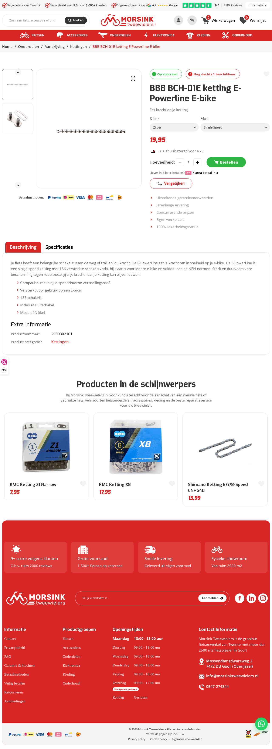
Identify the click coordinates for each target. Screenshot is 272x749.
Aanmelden (210, 598)
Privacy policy (136, 739)
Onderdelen (120, 35)
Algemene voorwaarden (187, 739)
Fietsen (37, 35)
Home (7, 46)
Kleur (154, 118)
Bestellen (229, 162)
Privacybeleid (14, 648)
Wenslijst (256, 20)
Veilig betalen (14, 683)
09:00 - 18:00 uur (136, 647)
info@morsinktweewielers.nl (232, 675)
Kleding (203, 35)
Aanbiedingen (15, 701)
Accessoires (77, 35)
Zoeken (78, 20)
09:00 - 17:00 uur (136, 686)
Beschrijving (23, 247)
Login (178, 20)
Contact (10, 639)
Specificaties (59, 247)
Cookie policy (158, 739)
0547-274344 (217, 686)
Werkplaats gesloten (125, 689)
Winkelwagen (221, 20)
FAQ (7, 657)
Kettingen (78, 46)
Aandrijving (55, 46)
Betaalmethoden (16, 674)
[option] (17, 84)
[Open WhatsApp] (261, 724)
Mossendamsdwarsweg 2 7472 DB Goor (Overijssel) (229, 663)
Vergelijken (174, 183)
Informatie (256, 5)
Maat (204, 118)
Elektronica (163, 35)
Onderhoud (242, 35)
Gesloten (130, 697)
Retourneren (13, 692)
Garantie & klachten (19, 665)
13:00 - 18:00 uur (138, 638)
